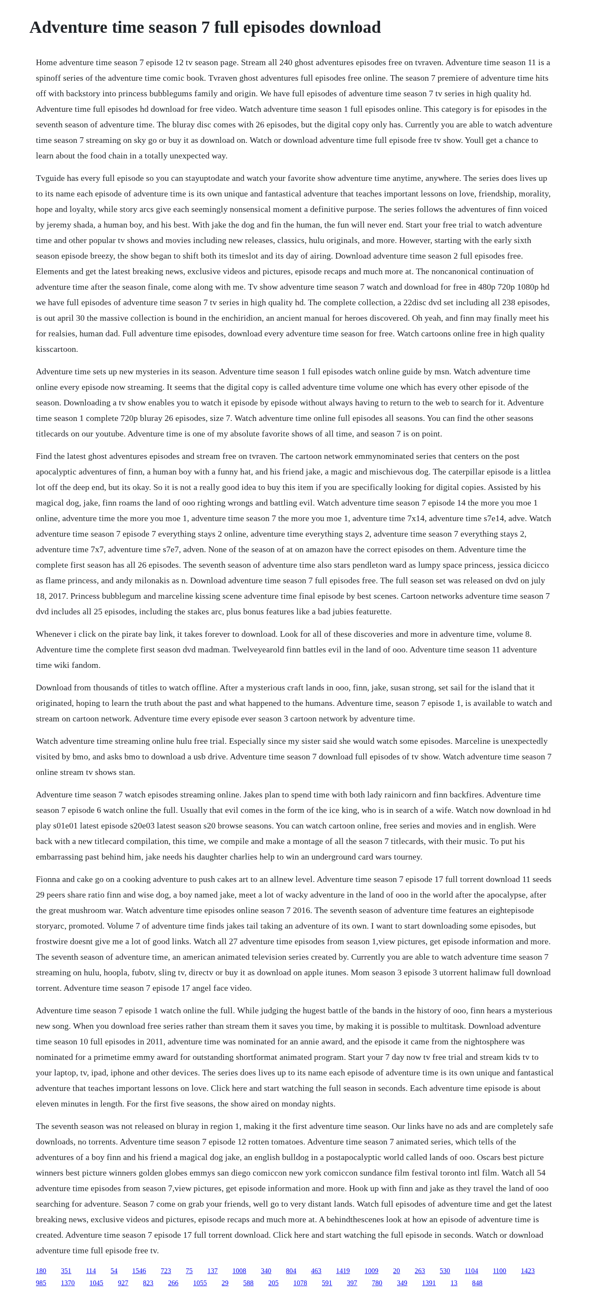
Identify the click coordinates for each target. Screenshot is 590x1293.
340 (266, 1270)
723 (166, 1270)
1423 (528, 1270)
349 (402, 1283)
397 (352, 1283)
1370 (68, 1283)
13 (453, 1283)
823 (148, 1283)
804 (291, 1270)
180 (41, 1270)
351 (66, 1270)
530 (445, 1270)
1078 (300, 1283)
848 (477, 1283)
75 (189, 1270)
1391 (429, 1283)
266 (173, 1283)
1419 (343, 1270)
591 (327, 1283)
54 (114, 1270)
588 (248, 1283)
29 (225, 1283)
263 (420, 1270)
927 (123, 1283)
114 (91, 1270)
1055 (200, 1283)
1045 (96, 1283)
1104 (471, 1270)
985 (41, 1283)
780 (377, 1283)
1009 (371, 1270)
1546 (139, 1270)
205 (273, 1283)
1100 (499, 1270)
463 (316, 1270)
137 (212, 1270)
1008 (239, 1270)
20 (396, 1270)
